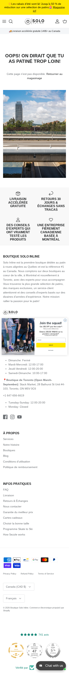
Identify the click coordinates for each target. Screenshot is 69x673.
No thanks (50, 350)
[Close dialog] (65, 320)
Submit (51, 345)
